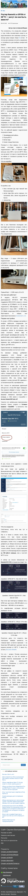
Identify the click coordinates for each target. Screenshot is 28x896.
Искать (23, 764)
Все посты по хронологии (9, 840)
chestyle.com (7, 875)
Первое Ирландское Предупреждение (8, 820)
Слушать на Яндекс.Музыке (9, 854)
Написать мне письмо (8, 835)
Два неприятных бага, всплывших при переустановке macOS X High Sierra (13, 778)
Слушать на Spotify (7, 857)
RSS (2, 843)
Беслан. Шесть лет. (8, 774)
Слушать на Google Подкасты (10, 863)
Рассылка (4, 838)
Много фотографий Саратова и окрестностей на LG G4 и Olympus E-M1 (13, 816)
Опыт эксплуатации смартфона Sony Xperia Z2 (13, 792)
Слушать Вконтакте (7, 860)
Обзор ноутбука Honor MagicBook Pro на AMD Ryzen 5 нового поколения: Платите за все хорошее (13, 788)
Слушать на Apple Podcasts (9, 852)
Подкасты (5, 849)
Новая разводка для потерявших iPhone (12, 796)
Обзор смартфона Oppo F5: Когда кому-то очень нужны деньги (12, 783)
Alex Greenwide (7, 872)
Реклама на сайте (6, 833)
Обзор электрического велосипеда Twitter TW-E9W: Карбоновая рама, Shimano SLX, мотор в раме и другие (13, 801)
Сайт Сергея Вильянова (13, 829)
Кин (20, 38)
